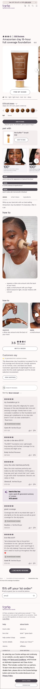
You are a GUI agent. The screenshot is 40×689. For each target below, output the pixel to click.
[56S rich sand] (22, 110)
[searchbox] (21, 387)
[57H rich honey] (33, 110)
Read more (8, 420)
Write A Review (20, 348)
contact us (6, 650)
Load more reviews (20, 570)
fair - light (8, 97)
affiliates (23, 646)
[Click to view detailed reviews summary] (10, 377)
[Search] (33, 6)
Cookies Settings (26, 685)
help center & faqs (9, 637)
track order (6, 629)
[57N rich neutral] (27, 110)
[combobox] (20, 393)
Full (3, 115)
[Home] (9, 608)
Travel (10, 115)
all (3, 97)
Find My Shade (20, 92)
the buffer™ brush (21, 133)
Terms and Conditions (18, 659)
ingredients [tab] (27, 197)
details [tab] (5, 197)
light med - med (17, 97)
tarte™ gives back (26, 633)
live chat (5, 633)
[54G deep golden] (17, 110)
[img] (3, 36)
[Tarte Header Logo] (9, 7)
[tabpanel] (20, 204)
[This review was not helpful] (33, 430)
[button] (25, 6)
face (1, 578)
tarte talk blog (24, 650)
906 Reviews (19, 36)
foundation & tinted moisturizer (16, 578)
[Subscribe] (34, 596)
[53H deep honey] (12, 110)
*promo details (7, 642)
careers (22, 637)
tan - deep (27, 97)
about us (23, 629)
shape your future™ (26, 642)
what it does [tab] (15, 197)
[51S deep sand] (7, 110)
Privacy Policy (8, 676)
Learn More (6, 619)
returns (5, 646)
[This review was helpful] (29, 430)
